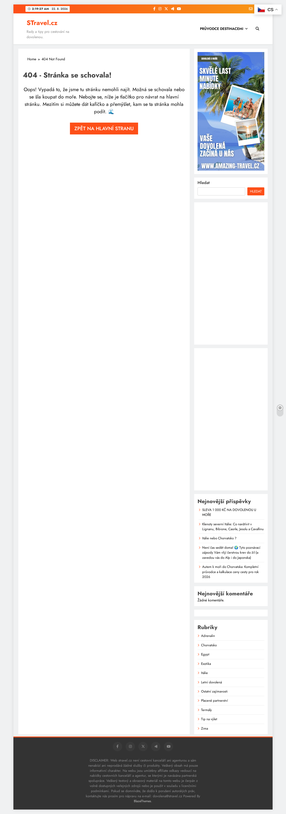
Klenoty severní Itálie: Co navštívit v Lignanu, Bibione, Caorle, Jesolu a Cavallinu (233, 527)
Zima (204, 728)
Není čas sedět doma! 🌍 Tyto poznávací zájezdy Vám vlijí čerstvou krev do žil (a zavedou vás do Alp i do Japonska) (231, 552)
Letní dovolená (211, 682)
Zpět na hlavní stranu (104, 128)
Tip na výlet (209, 719)
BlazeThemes (142, 801)
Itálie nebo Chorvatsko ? (219, 538)
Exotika (206, 663)
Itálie (204, 672)
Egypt (205, 654)
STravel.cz (42, 22)
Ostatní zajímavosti (214, 691)
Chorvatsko (209, 645)
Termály (206, 709)
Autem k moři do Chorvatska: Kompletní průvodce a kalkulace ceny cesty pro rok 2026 (230, 571)
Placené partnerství (214, 700)
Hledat (204, 183)
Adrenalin (208, 635)
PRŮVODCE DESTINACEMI (221, 28)
